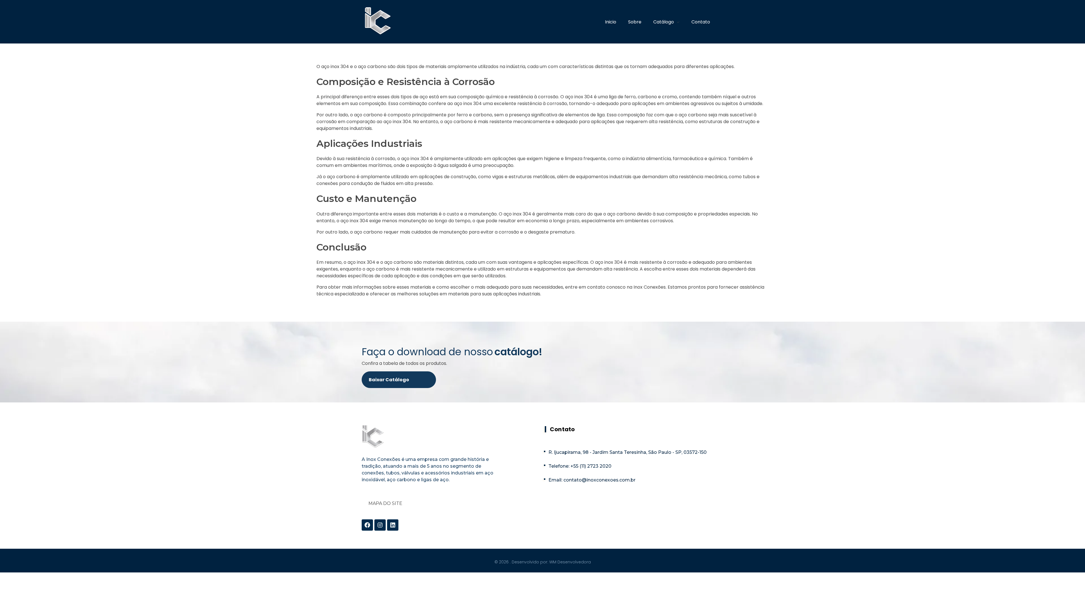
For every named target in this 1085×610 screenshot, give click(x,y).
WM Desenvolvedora (570, 562)
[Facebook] (367, 525)
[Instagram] (380, 525)
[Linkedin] (392, 525)
